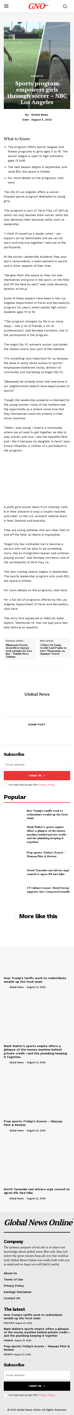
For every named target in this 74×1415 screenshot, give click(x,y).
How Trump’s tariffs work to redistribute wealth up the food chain (47, 814)
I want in (34, 775)
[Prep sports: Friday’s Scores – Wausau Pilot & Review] (14, 854)
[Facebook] (19, 733)
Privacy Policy (46, 784)
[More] (54, 733)
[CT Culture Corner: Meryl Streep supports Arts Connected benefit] (14, 890)
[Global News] (37, 679)
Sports (37, 76)
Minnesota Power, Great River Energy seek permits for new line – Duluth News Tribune (19, 651)
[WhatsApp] (45, 733)
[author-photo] (6, 987)
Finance (8, 1340)
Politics (9, 1323)
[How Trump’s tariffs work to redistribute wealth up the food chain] (14, 814)
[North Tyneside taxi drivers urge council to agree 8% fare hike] (14, 872)
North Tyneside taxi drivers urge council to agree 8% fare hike (48, 872)
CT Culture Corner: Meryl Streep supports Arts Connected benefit (48, 889)
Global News (39, 114)
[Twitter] (28, 733)
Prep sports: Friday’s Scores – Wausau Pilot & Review (46, 854)
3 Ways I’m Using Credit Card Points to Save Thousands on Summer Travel (53, 649)
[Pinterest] (37, 733)
